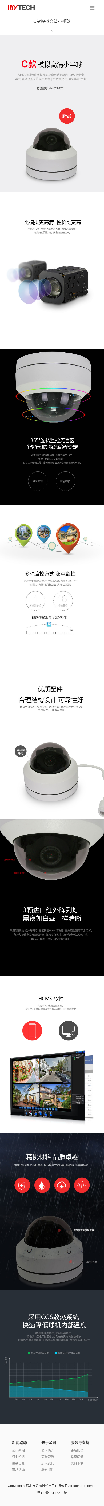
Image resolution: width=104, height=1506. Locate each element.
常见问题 (77, 1457)
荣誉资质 (47, 1457)
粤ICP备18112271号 (52, 1493)
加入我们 (47, 1463)
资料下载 (77, 1463)
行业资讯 (18, 1457)
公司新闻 (18, 1450)
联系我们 (47, 1470)
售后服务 (77, 1450)
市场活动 (18, 1470)
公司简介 (47, 1450)
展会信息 (18, 1463)
